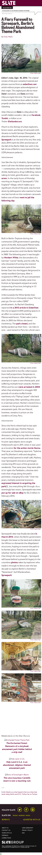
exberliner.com (30, 84)
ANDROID (22, 815)
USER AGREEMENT (27, 828)
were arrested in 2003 (29, 387)
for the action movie (27, 448)
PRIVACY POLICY (27, 830)
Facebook (36, 115)
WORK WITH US (7, 833)
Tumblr (4, 118)
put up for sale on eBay (12, 493)
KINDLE (28, 815)
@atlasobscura (15, 121)
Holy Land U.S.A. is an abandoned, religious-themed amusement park (17, 765)
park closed (21, 323)
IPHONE (15, 815)
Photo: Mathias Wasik (35, 73)
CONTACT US (6, 830)
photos (14, 562)
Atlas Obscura (7, 8)
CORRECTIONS (6, 838)
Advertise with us (31, 820)
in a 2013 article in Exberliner (24, 308)
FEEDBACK (5, 835)
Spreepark (6, 139)
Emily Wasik (8, 37)
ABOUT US (5, 828)
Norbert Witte (11, 257)
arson (4, 178)
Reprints (6, 820)
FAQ (23, 833)
